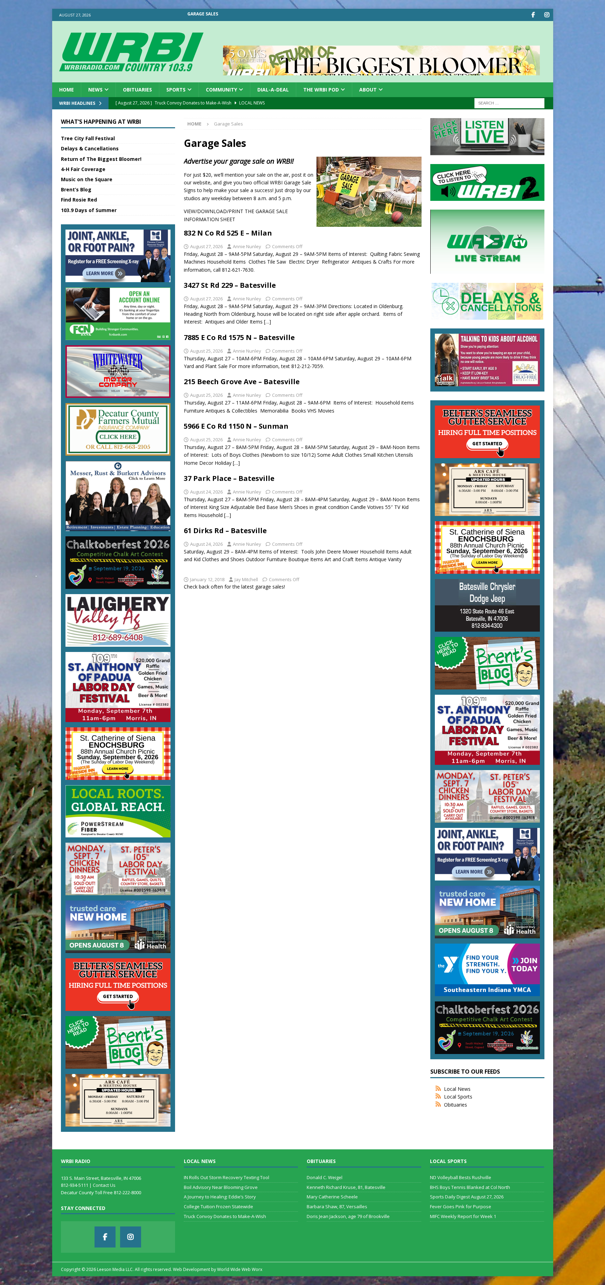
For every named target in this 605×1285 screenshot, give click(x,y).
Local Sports (458, 1096)
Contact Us (104, 1185)
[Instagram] (547, 15)
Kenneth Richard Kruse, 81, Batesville (346, 1187)
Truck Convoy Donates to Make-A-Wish (225, 1216)
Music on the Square (86, 179)
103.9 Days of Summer (89, 210)
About (368, 89)
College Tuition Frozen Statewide (218, 1206)
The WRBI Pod (321, 89)
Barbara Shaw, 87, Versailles (337, 1206)
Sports (176, 89)
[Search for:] (509, 103)
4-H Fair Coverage (83, 169)
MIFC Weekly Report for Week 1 (463, 1216)
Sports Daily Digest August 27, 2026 (466, 1197)
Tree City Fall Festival (88, 138)
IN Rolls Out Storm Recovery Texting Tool (226, 1177)
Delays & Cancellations (90, 148)
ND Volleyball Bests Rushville (460, 1177)
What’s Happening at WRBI (101, 121)
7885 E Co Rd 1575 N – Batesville (239, 337)
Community (221, 89)
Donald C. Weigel (324, 1177)
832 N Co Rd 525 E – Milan (228, 233)
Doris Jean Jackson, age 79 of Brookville (348, 1216)
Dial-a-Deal (273, 89)
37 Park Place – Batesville (229, 478)
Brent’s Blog (76, 189)
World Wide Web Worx (239, 1269)
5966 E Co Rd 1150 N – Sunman (236, 426)
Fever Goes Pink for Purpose (460, 1206)
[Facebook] (533, 15)
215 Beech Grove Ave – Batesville (242, 381)
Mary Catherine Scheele (332, 1197)
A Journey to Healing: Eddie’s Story (220, 1197)
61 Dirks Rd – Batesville (225, 530)
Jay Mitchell (246, 579)
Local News (457, 1089)
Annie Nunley (247, 246)
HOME (66, 89)
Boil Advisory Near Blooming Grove (221, 1187)
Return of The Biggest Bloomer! (101, 159)
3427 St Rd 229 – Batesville (230, 285)
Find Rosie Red (79, 199)
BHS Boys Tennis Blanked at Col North (470, 1187)
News (95, 89)
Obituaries (137, 89)
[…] (267, 321)
